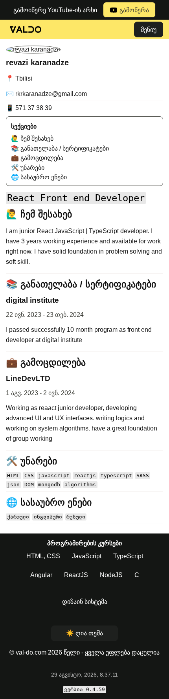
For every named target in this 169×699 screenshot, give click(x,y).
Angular (41, 575)
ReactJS (76, 575)
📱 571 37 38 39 (29, 108)
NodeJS (111, 575)
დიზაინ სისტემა (84, 601)
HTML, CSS (43, 556)
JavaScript (86, 556)
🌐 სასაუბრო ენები (39, 177)
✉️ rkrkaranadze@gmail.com (46, 93)
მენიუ (148, 29)
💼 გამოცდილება (37, 158)
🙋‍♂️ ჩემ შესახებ (32, 138)
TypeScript (128, 556)
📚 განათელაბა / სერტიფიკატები (60, 148)
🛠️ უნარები (27, 167)
